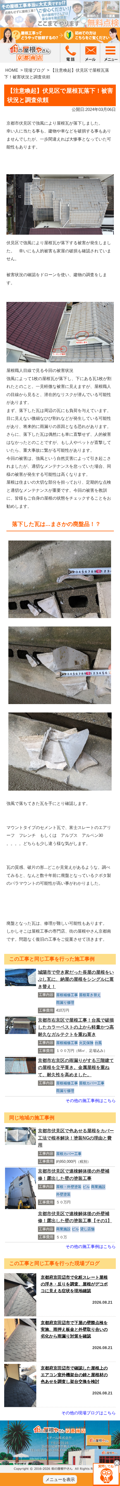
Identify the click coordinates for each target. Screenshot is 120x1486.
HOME (11, 70)
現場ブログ (34, 70)
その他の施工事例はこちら (91, 1100)
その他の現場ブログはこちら (88, 1412)
